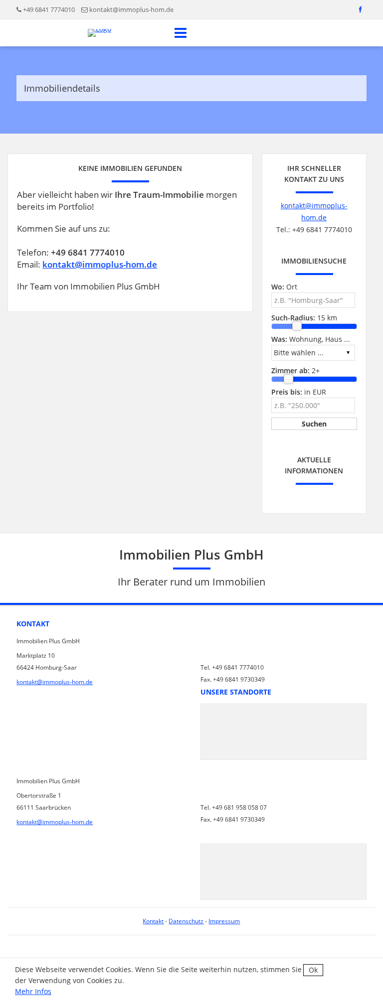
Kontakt (153, 921)
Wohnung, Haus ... (310, 339)
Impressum (224, 921)
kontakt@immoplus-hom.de (131, 9)
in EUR (298, 392)
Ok (313, 970)
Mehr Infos (33, 991)
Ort (284, 286)
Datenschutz (186, 921)
